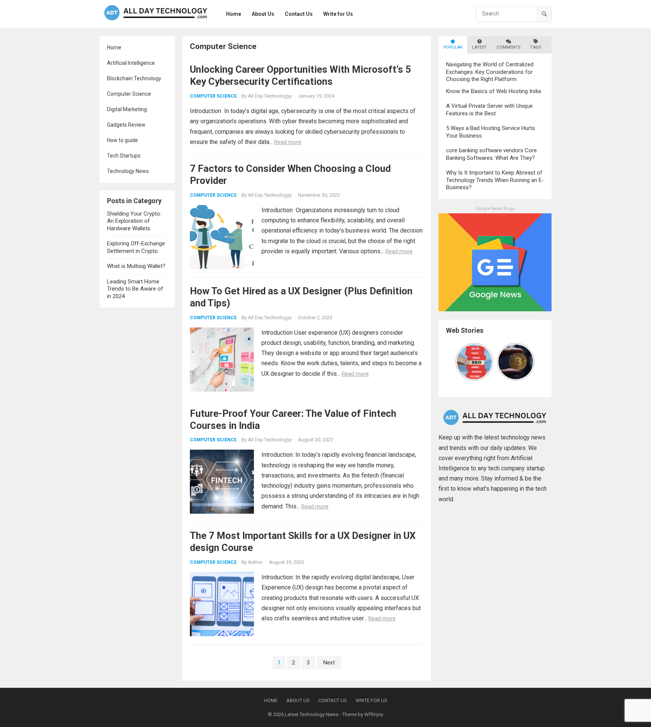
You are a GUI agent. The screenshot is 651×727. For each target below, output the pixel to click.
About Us (298, 700)
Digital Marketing (127, 109)
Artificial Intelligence (131, 63)
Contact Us (332, 700)
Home (114, 47)
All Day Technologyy (270, 96)
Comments (508, 47)
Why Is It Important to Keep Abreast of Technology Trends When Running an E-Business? (495, 180)
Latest (479, 47)
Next (329, 662)
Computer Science (129, 94)
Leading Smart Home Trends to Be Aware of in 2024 (135, 289)
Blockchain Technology (134, 78)
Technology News (128, 171)
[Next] (530, 361)
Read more (287, 142)
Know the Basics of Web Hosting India (493, 91)
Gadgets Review (126, 125)
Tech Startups (124, 156)
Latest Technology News (311, 714)
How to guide (122, 140)
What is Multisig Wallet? (136, 266)
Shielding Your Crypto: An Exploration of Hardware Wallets (134, 221)
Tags (535, 47)
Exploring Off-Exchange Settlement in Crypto (136, 247)
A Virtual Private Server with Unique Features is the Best (489, 110)
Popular (452, 47)
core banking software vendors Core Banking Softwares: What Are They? (491, 154)
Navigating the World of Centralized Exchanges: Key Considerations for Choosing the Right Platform (489, 72)
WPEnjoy (373, 714)
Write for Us (371, 700)
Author (255, 562)
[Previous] (460, 361)
